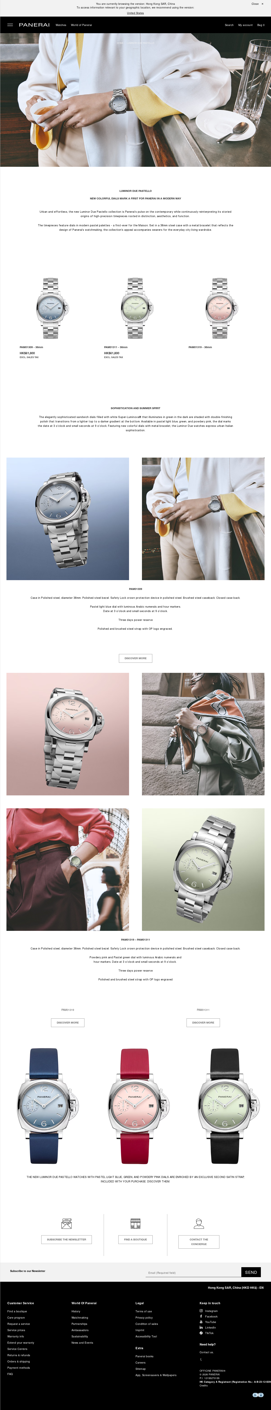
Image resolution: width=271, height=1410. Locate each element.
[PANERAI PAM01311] (135, 308)
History (76, 1311)
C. (207, 1352)
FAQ (10, 1374)
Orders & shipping (18, 1361)
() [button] (236, 1287)
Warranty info (15, 1336)
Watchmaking (80, 1317)
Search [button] (229, 25)
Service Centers (17, 1349)
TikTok (209, 1333)
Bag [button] (261, 25)
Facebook (211, 1316)
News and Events (82, 1342)
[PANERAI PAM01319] (220, 308)
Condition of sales (147, 1324)
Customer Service (20, 1303)
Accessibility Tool (146, 1336)
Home (120, 42)
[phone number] (232, 1360)
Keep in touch (210, 1303)
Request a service (18, 1324)
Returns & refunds (18, 1355)
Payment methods (18, 1367)
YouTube (210, 1322)
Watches (61, 25)
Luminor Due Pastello (140, 42)
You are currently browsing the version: (135, 4)
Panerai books (145, 1356)
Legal (140, 1303)
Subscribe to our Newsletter (27, 1271)
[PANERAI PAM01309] (51, 308)
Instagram (211, 1311)
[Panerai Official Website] (34, 25)
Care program (16, 1317)
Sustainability (80, 1336)
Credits (204, 1385)
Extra (139, 1348)
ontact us (207, 1352)
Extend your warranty (20, 1342)
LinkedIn (210, 1327)
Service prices (16, 1330)
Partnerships (79, 1324)
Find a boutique (17, 1311)
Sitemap (141, 1369)
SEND (251, 1272)
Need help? (208, 1344)
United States (135, 13)
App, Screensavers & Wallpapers (156, 1375)
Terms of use (144, 1311)
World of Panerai (81, 25)
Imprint (140, 1330)
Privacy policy (144, 1317)
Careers (141, 1362)
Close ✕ (258, 4)
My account (245, 25)
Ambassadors (80, 1330)
